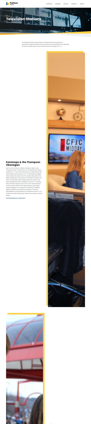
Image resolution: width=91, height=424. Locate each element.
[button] (49, 4)
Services (66, 4)
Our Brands (49, 4)
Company (74, 4)
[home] (12, 4)
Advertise (57, 4)
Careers (82, 4)
